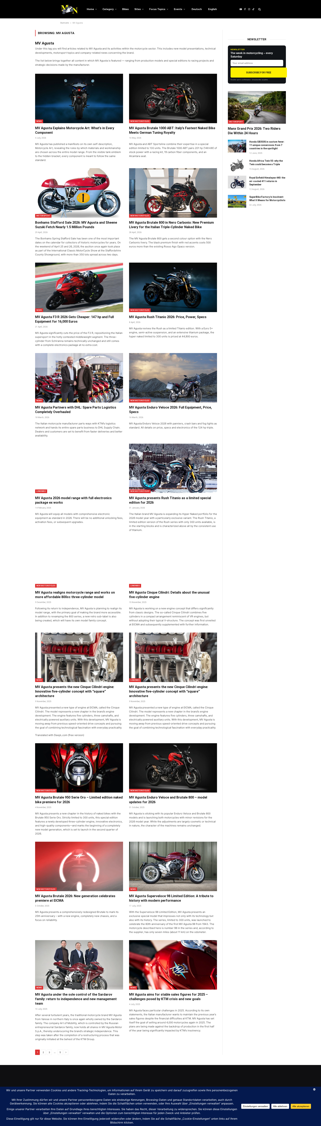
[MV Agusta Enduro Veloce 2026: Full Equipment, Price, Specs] (173, 378)
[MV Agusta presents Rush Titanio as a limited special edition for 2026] (173, 468)
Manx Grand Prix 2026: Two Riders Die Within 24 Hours (254, 131)
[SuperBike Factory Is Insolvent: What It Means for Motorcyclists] (237, 201)
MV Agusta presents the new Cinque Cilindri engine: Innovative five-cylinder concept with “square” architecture (74, 691)
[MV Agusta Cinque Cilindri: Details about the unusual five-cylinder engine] (173, 563)
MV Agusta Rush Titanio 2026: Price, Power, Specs (167, 317)
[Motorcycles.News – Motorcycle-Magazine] (69, 9)
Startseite (64, 23)
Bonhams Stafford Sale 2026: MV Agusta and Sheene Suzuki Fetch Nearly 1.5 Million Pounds (76, 224)
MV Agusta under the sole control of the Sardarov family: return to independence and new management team (76, 998)
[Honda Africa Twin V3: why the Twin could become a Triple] (237, 165)
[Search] (259, 9)
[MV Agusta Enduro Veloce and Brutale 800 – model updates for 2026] (173, 768)
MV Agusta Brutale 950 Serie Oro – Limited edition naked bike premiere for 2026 (79, 799)
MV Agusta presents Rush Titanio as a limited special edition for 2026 (170, 500)
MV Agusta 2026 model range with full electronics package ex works (73, 500)
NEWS (39, 121)
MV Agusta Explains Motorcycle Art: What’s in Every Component (74, 130)
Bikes (125, 9)
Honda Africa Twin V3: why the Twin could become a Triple (266, 162)
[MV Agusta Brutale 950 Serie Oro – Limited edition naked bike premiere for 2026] (79, 768)
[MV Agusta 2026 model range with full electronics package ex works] (79, 468)
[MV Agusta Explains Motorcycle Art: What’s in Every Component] (79, 98)
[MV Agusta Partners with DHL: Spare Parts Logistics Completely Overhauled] (79, 378)
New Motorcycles (139, 121)
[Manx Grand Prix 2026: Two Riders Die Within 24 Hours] (257, 107)
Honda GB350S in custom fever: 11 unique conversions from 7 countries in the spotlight (266, 145)
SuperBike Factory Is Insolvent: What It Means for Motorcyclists (267, 199)
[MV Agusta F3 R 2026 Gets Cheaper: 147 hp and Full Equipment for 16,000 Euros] (79, 287)
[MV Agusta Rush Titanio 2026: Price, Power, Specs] (173, 287)
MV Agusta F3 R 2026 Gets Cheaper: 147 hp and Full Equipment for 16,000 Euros (74, 319)
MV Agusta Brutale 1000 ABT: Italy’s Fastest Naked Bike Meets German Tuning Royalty (172, 130)
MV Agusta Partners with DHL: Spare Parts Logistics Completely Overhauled (75, 409)
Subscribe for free (258, 72)
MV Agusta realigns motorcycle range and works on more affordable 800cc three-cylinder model (75, 594)
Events (178, 9)
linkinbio (41, 491)
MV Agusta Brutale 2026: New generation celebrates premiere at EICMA (75, 898)
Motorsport (43, 216)
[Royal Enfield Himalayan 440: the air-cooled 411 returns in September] (237, 182)
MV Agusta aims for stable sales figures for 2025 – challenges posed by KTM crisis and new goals (168, 996)
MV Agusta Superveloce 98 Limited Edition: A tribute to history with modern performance (171, 898)
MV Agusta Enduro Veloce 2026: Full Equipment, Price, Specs (170, 409)
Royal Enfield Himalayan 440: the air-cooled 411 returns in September (267, 181)
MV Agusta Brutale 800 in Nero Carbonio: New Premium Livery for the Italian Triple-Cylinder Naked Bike (171, 224)
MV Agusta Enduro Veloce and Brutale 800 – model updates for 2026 (168, 799)
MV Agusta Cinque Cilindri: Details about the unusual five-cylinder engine (169, 594)
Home (90, 9)
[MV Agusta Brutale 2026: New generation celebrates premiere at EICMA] (79, 866)
